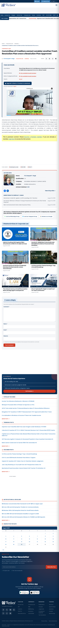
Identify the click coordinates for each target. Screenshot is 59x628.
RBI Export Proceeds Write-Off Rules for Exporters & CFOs (18, 405)
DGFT (54, 15)
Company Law (27, 15)
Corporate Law (9, 43)
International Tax (22, 613)
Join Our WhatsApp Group (12, 216)
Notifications (41, 604)
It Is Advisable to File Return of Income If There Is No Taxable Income (21, 415)
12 (21, 539)
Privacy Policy (44, 621)
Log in (14, 86)
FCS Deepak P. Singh (9, 58)
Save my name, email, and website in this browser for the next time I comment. (22, 342)
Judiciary (16, 43)
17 (5, 541)
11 (13, 539)
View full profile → (50, 190)
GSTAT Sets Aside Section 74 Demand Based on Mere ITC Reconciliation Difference (26, 408)
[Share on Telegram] (56, 58)
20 (29, 541)
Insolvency (30, 611)
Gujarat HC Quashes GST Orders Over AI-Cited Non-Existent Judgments (22, 461)
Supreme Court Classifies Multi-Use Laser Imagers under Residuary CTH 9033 (24, 426)
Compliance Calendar (41, 612)
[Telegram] (10, 613)
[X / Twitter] (6, 609)
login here (12, 139)
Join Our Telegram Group (30, 216)
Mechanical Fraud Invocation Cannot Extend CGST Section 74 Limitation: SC (23, 468)
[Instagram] (3, 613)
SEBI (29, 606)
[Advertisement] (29, 32)
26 (21, 544)
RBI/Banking (31, 609)
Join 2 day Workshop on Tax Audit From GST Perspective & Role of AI (21, 464)
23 (53, 541)
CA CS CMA (48, 15)
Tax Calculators (42, 615)
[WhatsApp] (6, 613)
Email (5, 330)
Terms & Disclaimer (53, 621)
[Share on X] (46, 58)
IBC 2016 (23, 167)
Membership (52, 613)
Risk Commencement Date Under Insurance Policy (17, 205)
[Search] (57, 15)
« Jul (3, 549)
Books (37, 1)
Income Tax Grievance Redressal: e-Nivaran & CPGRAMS (18, 401)
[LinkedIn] (8, 191)
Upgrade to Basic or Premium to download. (18, 83)
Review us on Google (47, 216)
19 (21, 541)
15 (45, 539)
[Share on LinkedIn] (49, 58)
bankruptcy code (14, 167)
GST (43, 15)
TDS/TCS (20, 611)
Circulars (41, 606)
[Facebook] (5, 191)
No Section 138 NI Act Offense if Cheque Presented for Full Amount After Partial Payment (25, 201)
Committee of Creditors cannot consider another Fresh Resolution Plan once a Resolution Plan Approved (29, 52)
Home (2, 15)
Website (6, 336)
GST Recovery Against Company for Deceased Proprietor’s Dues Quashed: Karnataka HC (27, 439)
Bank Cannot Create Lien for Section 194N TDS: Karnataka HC (19, 442)
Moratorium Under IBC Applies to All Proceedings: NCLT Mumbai (20, 198)
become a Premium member (33, 137)
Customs (39, 15)
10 (5, 539)
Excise (33, 15)
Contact (51, 611)
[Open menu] (56, 5)
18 (13, 541)
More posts (5, 418)
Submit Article (52, 606)
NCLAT (20, 79)
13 (29, 539)
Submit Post (46, 1)
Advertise (51, 609)
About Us (51, 604)
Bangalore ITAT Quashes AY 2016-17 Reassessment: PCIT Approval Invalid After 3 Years (27, 412)
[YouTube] (10, 609)
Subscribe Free (51, 567)
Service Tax (19, 15)
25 (13, 544)
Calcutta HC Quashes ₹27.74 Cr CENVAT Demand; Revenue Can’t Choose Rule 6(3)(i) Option (28, 430)
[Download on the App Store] (35, 592)
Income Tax (7, 15)
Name (5, 324)
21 (37, 541)
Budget (13, 15)
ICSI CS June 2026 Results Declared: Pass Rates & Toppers (18, 457)
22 (45, 541)
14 (37, 539)
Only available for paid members (28, 73)
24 (5, 544)
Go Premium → (30, 391)
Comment (6, 306)
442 (28, 187)
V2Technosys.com (29, 621)
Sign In (53, 1)
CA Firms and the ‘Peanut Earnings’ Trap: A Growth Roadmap (19, 454)
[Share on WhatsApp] (52, 58)
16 (53, 539)
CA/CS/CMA (31, 613)
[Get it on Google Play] (24, 592)
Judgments (41, 609)
